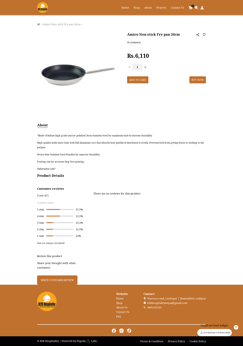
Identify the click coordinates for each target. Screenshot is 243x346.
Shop (137, 7)
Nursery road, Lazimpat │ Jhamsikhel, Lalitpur (176, 298)
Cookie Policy (197, 341)
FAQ (118, 316)
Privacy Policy (176, 341)
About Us (122, 307)
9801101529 (154, 307)
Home (125, 7)
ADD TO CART (137, 80)
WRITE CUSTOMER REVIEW (57, 280)
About (148, 7)
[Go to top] (236, 327)
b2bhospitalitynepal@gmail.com (167, 303)
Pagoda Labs (87, 341)
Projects (161, 7)
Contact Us (177, 7)
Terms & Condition (151, 341)
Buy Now (198, 80)
